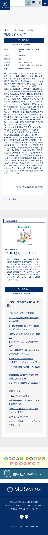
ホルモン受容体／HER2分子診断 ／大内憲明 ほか (24, 319)
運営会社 (22, 509)
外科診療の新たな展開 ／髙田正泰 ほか (24, 369)
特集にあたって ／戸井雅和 (22, 313)
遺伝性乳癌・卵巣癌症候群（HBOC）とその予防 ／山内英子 (24, 360)
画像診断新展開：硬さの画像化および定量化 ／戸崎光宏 (24, 352)
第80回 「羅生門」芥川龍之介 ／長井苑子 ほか (24, 423)
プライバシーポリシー (12, 505)
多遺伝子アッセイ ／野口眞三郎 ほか (24, 344)
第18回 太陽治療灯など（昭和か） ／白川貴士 (23, 410)
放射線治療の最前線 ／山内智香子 (24, 385)
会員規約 (34, 502)
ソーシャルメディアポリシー (33, 505)
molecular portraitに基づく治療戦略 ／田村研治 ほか (24, 328)
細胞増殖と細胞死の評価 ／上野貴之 (24, 336)
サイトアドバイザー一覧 (20, 502)
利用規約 (14, 509)
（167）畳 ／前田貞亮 (19, 396)
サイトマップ (32, 509)
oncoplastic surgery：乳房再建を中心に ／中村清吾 (24, 377)
